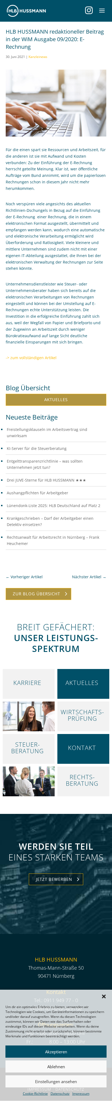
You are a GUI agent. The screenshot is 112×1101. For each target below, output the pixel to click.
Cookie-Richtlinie (35, 1093)
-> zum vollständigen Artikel (31, 357)
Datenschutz (60, 1093)
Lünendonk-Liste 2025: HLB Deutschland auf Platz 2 (53, 505)
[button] (104, 996)
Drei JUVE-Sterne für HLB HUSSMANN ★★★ (46, 480)
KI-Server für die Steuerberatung (37, 448)
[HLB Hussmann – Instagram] (89, 10)
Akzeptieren (56, 1051)
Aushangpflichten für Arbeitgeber (37, 492)
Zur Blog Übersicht (36, 593)
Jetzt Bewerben (54, 879)
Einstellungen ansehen (56, 1081)
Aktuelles (56, 399)
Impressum (80, 1093)
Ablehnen (56, 1066)
